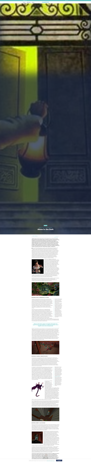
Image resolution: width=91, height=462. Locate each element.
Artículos (24, 2)
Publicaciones (28, 2)
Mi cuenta (67, 0)
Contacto (33, 2)
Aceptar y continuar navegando (59, 460)
